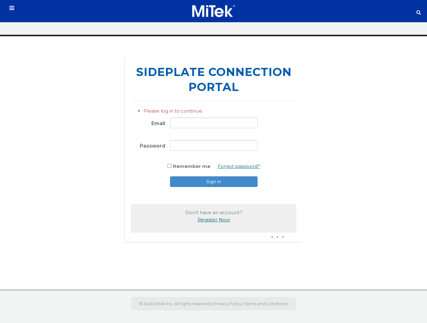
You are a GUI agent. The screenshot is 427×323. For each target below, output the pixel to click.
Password (152, 146)
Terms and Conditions (266, 303)
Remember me (191, 166)
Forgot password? (239, 166)
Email (158, 123)
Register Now (214, 220)
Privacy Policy (227, 303)
